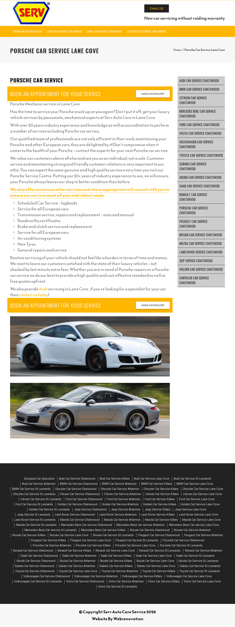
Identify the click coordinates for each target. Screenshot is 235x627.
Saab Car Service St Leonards (195, 555)
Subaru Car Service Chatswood (192, 166)
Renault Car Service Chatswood (193, 197)
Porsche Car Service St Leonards (181, 545)
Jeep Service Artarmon (125, 509)
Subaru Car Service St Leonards (200, 566)
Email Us (156, 8)
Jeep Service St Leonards (33, 514)
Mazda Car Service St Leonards (36, 525)
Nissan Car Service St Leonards (113, 535)
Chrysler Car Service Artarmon (120, 489)
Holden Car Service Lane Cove (200, 504)
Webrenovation (128, 619)
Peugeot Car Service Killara (48, 540)
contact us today (33, 295)
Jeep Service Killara (157, 509)
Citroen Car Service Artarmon (122, 494)
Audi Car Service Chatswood (64, 31)
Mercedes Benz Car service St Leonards (50, 530)
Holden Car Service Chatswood (201, 269)
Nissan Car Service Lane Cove (69, 535)
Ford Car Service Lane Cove (197, 499)
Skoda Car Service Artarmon (77, 561)
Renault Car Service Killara (74, 550)
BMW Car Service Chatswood (104, 31)
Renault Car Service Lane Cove (115, 550)
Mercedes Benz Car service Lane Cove (194, 525)
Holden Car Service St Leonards (49, 509)
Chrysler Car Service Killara (161, 489)
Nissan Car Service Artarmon (192, 530)
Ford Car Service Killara (160, 499)
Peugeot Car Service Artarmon (203, 535)
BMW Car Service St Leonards (31, 489)
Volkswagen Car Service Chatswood (196, 144)
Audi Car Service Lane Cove (151, 478)
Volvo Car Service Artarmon (126, 581)
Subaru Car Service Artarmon (77, 566)
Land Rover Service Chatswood (200, 252)
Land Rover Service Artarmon (118, 514)
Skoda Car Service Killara (116, 561)
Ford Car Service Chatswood (199, 124)
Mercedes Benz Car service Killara (103, 530)
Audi (43, 289)
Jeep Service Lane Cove (190, 509)
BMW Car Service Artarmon (119, 483)
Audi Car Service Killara (114, 478)
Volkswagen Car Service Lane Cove (189, 576)
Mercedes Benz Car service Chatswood (197, 113)
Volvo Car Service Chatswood (200, 133)
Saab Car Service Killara (116, 555)
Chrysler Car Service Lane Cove (203, 489)
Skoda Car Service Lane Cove (155, 561)
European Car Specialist (27, 31)
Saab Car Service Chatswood (199, 186)
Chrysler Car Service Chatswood (194, 280)
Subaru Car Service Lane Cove (156, 566)
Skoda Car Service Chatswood (200, 177)
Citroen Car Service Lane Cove (202, 494)
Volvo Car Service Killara (163, 581)
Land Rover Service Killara (158, 514)
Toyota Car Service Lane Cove (78, 571)
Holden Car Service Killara (159, 504)
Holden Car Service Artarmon (120, 504)
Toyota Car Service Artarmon (120, 571)
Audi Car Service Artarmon (38, 483)
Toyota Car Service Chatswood (201, 155)
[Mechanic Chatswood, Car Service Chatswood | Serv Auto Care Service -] (31, 13)
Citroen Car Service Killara (162, 494)
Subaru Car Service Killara (116, 566)
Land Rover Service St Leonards (35, 519)
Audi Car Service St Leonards (192, 478)
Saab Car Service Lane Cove (154, 555)
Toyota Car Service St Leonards (200, 571)
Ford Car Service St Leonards (34, 504)
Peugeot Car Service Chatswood (193, 224)
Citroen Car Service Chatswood (146, 31)
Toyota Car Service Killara (158, 571)
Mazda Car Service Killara (161, 519)
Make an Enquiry (152, 94)
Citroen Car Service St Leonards (40, 499)
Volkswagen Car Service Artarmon (96, 576)
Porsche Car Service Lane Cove (135, 545)
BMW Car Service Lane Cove (194, 483)
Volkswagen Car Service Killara (142, 576)
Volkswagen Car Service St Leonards (38, 581)
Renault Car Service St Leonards (159, 550)
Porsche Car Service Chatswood (193, 210)
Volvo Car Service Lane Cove (202, 581)
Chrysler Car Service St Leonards (34, 494)
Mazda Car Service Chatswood (200, 243)
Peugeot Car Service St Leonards (136, 540)
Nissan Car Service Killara (28, 535)
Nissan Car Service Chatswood (200, 234)
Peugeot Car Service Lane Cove (90, 540)
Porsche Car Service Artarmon (52, 545)
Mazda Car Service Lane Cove (201, 519)
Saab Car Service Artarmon (79, 555)
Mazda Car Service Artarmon (122, 519)
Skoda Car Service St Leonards (198, 561)
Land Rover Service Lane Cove (198, 514)
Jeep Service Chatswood (195, 260)
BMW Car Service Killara (156, 483)
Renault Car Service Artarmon (203, 550)
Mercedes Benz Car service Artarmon (140, 525)
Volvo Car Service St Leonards (117, 586)
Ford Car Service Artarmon (123, 499)
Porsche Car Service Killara (93, 545)
